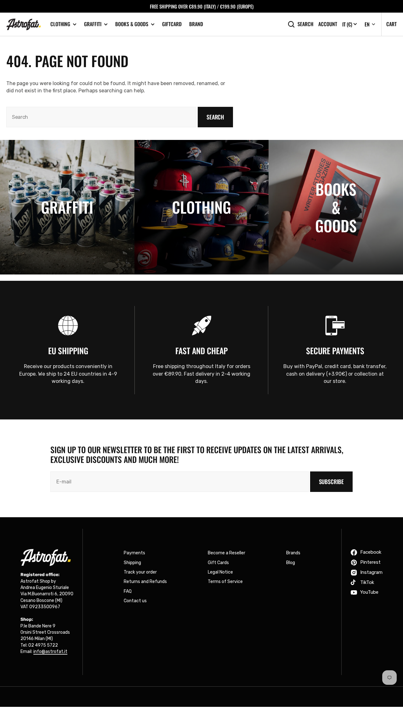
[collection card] (67, 207)
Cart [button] (391, 24)
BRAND (196, 24)
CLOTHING (60, 24)
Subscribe (331, 481)
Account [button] (327, 24)
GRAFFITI (92, 24)
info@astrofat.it (50, 651)
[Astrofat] (23, 24)
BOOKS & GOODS (131, 24)
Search (305, 24)
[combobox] (101, 117)
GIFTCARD (172, 24)
